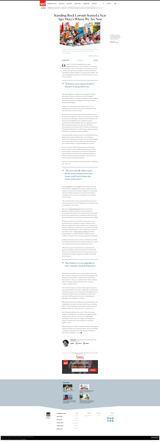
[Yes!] (43, 3)
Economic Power (86, 3)
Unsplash (116, 42)
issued (78, 186)
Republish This (80, 357)
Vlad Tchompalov (112, 42)
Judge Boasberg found (75, 209)
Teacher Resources (75, 420)
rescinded (68, 186)
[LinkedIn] (110, 421)
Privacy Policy (76, 425)
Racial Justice (61, 3)
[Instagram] (113, 418)
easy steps (83, 354)
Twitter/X (80, 343)
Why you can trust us (94, 56)
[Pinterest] (108, 421)
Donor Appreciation (87, 415)
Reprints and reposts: (66, 352)
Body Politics (69, 3)
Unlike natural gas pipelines (81, 231)
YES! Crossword (91, 7)
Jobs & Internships (75, 423)
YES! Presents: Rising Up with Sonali (76, 7)
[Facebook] (108, 418)
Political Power (78, 3)
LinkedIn (87, 343)
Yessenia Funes (66, 60)
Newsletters (94, 3)
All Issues (99, 415)
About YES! (76, 415)
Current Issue (59, 429)
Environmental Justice (52, 3)
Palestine (64, 7)
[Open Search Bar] (104, 4)
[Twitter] (110, 418)
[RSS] (113, 421)
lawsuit (68, 66)
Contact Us (76, 428)
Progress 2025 (56, 7)
